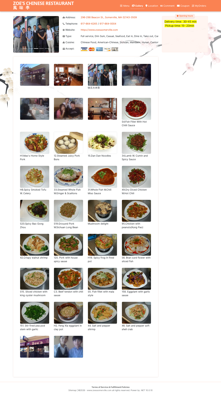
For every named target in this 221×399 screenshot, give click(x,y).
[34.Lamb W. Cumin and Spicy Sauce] (136, 143)
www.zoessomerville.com (99, 390)
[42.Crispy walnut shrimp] (34, 245)
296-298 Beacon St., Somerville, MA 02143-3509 (109, 17)
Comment (169, 5)
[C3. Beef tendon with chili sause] (68, 279)
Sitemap (72, 390)
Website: (70, 29)
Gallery (139, 5)
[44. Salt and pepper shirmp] (102, 313)
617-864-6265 (89, 23)
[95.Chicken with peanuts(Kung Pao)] (136, 211)
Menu (126, 5)
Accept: (69, 48)
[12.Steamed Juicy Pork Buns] (68, 143)
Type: (68, 36)
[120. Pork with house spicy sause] (68, 245)
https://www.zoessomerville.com (99, 29)
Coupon (184, 5)
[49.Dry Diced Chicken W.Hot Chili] (136, 177)
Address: (70, 17)
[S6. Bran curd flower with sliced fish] (136, 245)
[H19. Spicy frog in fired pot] (102, 245)
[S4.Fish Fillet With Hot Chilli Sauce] (136, 109)
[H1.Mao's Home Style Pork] (34, 143)
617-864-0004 (108, 23)
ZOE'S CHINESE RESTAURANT (43, 5)
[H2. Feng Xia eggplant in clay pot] (68, 313)
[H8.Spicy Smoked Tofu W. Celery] (34, 177)
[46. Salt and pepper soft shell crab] (136, 313)
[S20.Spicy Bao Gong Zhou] (34, 211)
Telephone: (71, 23)
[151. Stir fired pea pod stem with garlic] (34, 313)
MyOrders (200, 5)
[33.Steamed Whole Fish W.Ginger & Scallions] (68, 177)
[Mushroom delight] (102, 211)
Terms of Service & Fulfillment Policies (111, 387)
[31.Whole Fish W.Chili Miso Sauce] (102, 177)
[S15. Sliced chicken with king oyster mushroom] (34, 279)
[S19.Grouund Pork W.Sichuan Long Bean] (68, 211)
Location (152, 5)
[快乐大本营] (102, 75)
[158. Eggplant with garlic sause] (136, 279)
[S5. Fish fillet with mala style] (102, 279)
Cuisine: (69, 42)
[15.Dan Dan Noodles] (102, 143)
